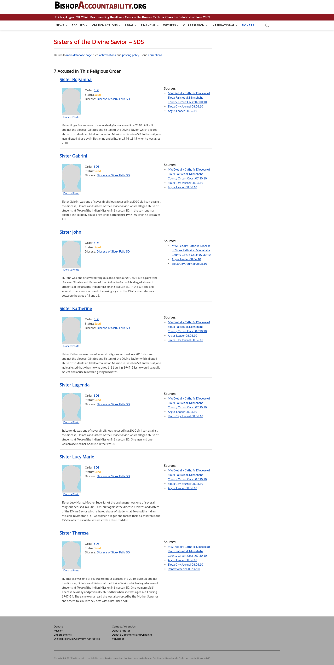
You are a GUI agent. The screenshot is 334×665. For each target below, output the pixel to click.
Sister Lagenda (75, 385)
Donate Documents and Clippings (132, 634)
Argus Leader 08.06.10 (182, 111)
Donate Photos (121, 630)
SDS (96, 90)
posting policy (130, 55)
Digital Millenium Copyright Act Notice (77, 638)
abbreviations (107, 55)
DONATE (248, 25)
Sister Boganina (76, 79)
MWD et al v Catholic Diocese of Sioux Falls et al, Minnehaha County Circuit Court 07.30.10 (189, 97)
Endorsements (63, 634)
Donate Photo (71, 117)
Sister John (70, 232)
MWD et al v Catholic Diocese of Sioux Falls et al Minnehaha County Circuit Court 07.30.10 (191, 250)
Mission (58, 630)
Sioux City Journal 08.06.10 (185, 106)
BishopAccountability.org (89, 658)
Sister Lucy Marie (77, 456)
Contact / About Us (124, 626)
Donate (58, 626)
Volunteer (118, 638)
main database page (79, 55)
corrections (155, 55)
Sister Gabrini (73, 156)
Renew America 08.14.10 (184, 569)
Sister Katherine (76, 308)
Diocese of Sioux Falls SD (113, 99)
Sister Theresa (74, 533)
